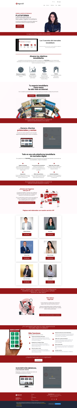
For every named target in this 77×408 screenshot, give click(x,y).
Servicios (47, 5)
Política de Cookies (43, 403)
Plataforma (52, 5)
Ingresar (60, 1)
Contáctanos (38, 360)
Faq (31, 399)
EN (54, 1)
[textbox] (50, 231)
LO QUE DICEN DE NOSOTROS (43, 95)
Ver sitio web (26, 234)
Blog (56, 5)
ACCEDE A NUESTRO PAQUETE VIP (27, 202)
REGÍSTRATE (31, 95)
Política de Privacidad (19, 405)
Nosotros (32, 394)
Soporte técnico (33, 397)
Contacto (59, 5)
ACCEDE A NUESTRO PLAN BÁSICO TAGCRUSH (50, 315)
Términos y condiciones (34, 400)
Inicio (44, 5)
